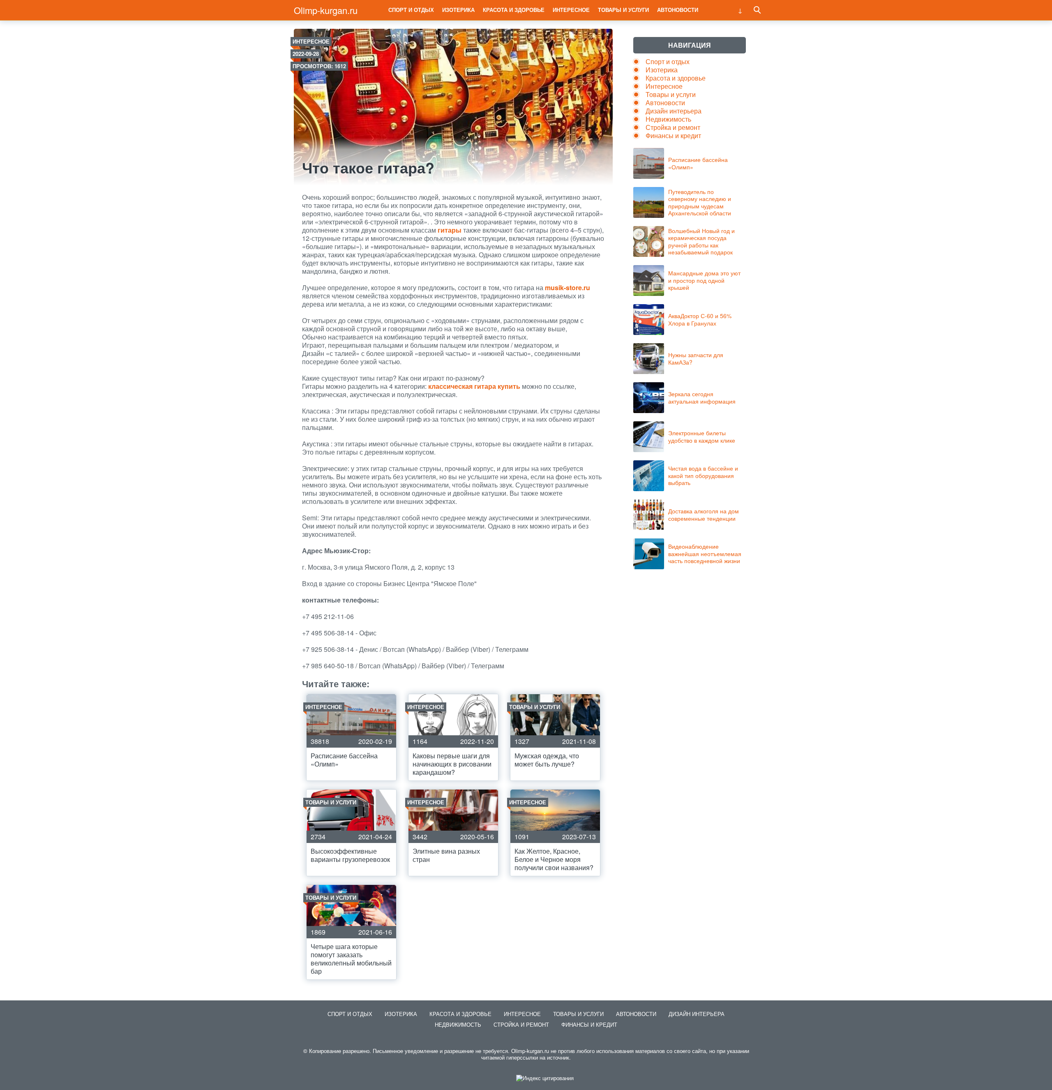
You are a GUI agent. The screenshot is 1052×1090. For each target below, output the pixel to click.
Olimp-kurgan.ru (326, 10)
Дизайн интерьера (673, 110)
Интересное (571, 10)
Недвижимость (668, 119)
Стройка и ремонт (673, 127)
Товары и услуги (623, 10)
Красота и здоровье (513, 10)
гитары (449, 230)
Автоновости (677, 10)
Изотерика (458, 10)
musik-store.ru (567, 287)
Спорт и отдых (411, 10)
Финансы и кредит (673, 135)
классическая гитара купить (474, 386)
